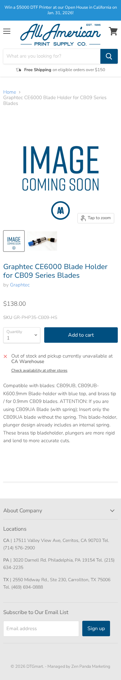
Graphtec (20, 285)
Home (9, 92)
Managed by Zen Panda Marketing (78, 666)
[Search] (109, 56)
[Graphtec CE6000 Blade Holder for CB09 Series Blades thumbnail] (14, 241)
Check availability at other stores (39, 370)
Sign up (96, 628)
